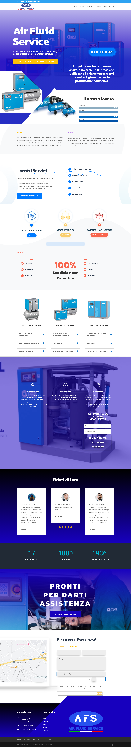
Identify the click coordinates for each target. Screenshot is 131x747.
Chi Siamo (46, 722)
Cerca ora (65, 234)
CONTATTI (105, 6)
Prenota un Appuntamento (65, 614)
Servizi (45, 727)
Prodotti (45, 724)
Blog (44, 719)
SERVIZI (99, 6)
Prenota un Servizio (29, 195)
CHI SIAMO (82, 6)
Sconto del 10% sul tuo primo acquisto (35, 61)
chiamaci (32, 235)
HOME (75, 6)
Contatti (45, 730)
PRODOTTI (90, 6)
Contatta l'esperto (99, 234)
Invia (102, 679)
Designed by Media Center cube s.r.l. (29, 744)
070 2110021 (102, 51)
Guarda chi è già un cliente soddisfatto (65, 244)
